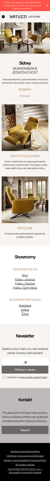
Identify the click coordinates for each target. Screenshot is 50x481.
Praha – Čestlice (25, 283)
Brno (25, 275)
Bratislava (25, 305)
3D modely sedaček (25, 464)
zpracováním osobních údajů (33, 377)
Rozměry (25, 89)
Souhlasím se (27, 377)
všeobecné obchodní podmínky (25, 451)
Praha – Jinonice (25, 279)
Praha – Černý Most (25, 287)
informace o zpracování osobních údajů (25, 455)
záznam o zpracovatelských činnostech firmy (25, 460)
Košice (25, 309)
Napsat (25, 430)
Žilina (25, 314)
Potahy (25, 96)
